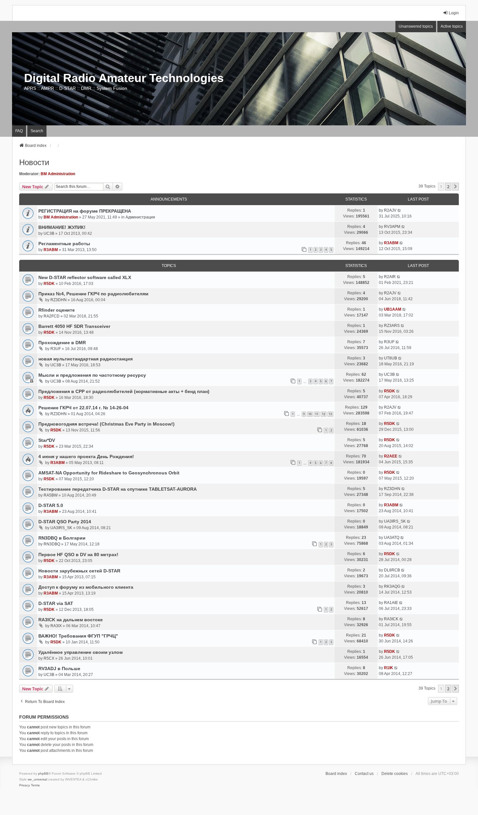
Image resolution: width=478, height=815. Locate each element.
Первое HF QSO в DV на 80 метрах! (78, 554)
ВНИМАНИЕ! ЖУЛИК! (62, 227)
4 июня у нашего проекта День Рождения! (86, 456)
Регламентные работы (64, 243)
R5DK (49, 283)
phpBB (43, 773)
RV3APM (392, 226)
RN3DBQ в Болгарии (62, 538)
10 (310, 414)
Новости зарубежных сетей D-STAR (79, 570)
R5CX (49, 658)
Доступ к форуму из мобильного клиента (85, 587)
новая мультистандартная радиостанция (85, 358)
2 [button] (448, 187)
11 (316, 414)
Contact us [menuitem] (364, 773)
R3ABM (51, 249)
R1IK (388, 668)
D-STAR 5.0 (50, 505)
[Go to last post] (399, 210)
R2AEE (390, 456)
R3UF (55, 348)
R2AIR (390, 276)
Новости (34, 162)
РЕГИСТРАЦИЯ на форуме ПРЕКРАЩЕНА (84, 211)
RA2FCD (52, 316)
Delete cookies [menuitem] (394, 773)
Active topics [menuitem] (452, 26)
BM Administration (58, 174)
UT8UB (390, 358)
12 (323, 414)
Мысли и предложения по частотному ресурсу (92, 375)
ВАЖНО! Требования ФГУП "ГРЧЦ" (78, 636)
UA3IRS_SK (61, 528)
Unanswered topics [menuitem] (416, 26)
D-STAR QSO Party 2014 (64, 521)
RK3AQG (392, 586)
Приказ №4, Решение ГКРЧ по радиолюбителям (93, 293)
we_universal (37, 779)
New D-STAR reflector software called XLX (84, 277)
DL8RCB (392, 570)
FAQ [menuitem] (19, 131)
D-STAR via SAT (55, 603)
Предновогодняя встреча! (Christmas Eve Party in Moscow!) (106, 424)
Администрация (140, 217)
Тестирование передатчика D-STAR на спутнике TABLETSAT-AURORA (117, 489)
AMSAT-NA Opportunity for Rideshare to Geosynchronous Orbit (108, 472)
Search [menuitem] (37, 131)
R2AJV (390, 210)
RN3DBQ (52, 544)
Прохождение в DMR (62, 342)
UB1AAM (392, 309)
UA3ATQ (391, 537)
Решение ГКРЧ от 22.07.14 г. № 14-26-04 (83, 407)
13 (330, 414)
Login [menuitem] (454, 13)
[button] (455, 186)
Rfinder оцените (56, 310)
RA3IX (56, 626)
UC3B (49, 233)
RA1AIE (391, 602)
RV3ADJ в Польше (59, 668)
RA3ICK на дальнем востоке (70, 619)
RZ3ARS (392, 325)
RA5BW (51, 495)
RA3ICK (391, 619)
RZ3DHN (58, 300)
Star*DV (46, 440)
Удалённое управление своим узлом (80, 652)
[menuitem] (24, 785)
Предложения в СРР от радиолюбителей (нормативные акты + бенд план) (123, 391)
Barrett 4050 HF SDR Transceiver (74, 326)
